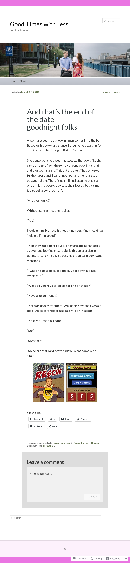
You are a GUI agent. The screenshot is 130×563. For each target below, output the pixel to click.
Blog (13, 81)
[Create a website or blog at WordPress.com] (65, 548)
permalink (48, 445)
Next (117, 92)
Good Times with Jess (39, 24)
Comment (92, 496)
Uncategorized (62, 442)
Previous (105, 92)
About (23, 81)
